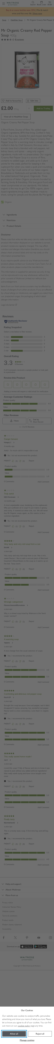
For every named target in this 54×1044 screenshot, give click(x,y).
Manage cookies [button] (27, 1040)
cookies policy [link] (24, 1025)
